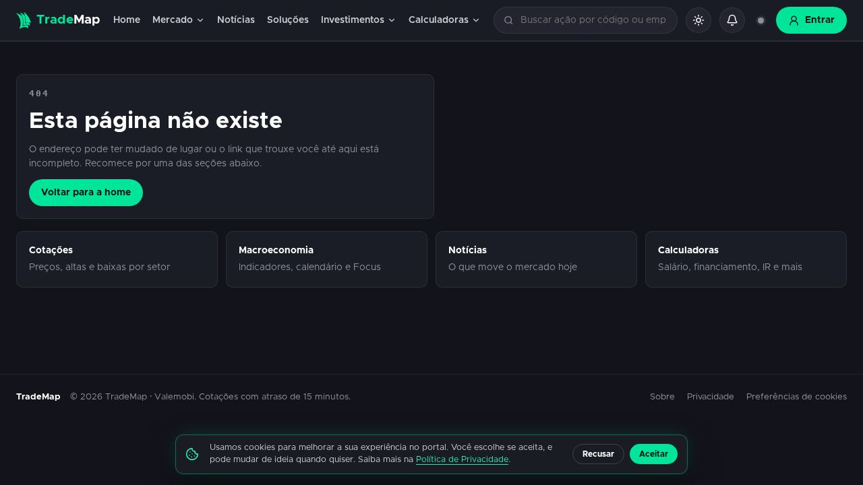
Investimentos (352, 20)
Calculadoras (439, 20)
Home (126, 20)
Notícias (236, 20)
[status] (760, 20)
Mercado (172, 20)
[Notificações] (732, 20)
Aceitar (653, 454)
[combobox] (593, 20)
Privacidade (710, 397)
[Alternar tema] (698, 20)
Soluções (288, 20)
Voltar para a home (86, 192)
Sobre (662, 397)
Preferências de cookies (796, 397)
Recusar (598, 454)
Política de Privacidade (462, 459)
